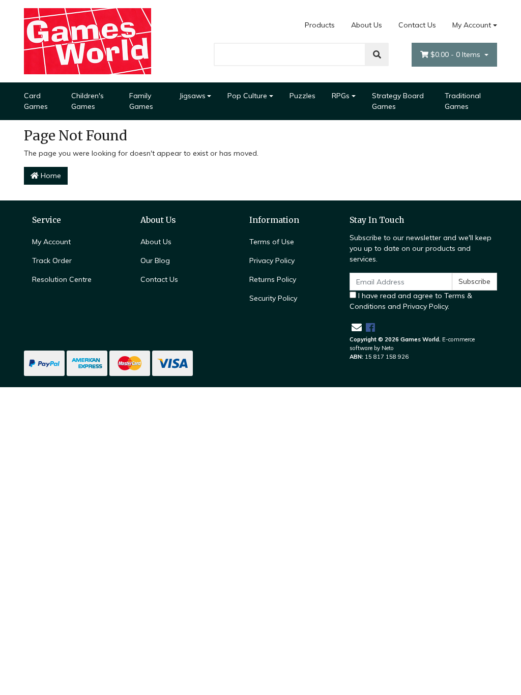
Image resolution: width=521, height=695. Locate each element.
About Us (366, 25)
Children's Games (87, 101)
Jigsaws (192, 95)
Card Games (36, 101)
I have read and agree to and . (411, 301)
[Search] (377, 54)
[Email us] (357, 327)
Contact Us (417, 25)
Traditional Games (463, 101)
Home (50, 175)
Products (320, 25)
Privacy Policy (272, 260)
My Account (471, 25)
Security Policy (273, 298)
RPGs (341, 95)
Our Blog (155, 260)
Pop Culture (247, 95)
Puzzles (302, 95)
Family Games (141, 101)
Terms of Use (271, 241)
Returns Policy (272, 279)
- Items (456, 54)
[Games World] (87, 40)
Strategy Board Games (398, 101)
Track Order (52, 260)
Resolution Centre (62, 279)
